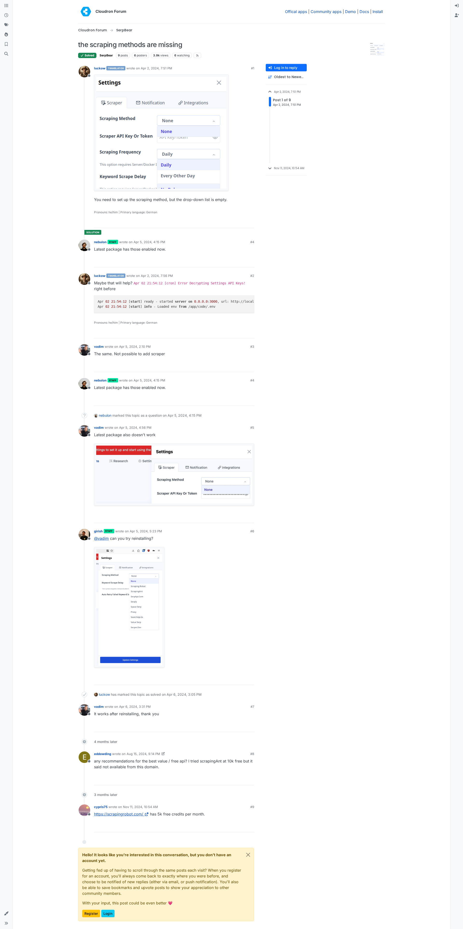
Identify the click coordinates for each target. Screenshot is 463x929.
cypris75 (101, 807)
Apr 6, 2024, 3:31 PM (135, 706)
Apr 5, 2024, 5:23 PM (146, 531)
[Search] (6, 54)
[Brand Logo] (86, 11)
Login (107, 913)
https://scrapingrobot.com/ (118, 814)
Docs (364, 11)
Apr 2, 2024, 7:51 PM (156, 68)
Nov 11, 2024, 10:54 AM (140, 807)
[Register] (456, 15)
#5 (252, 427)
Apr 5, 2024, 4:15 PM (149, 242)
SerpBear (106, 55)
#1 (252, 68)
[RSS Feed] (197, 55)
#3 (252, 346)
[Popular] (6, 35)
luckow (99, 68)
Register (91, 913)
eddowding (102, 754)
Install (378, 11)
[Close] (248, 855)
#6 (252, 531)
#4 (252, 242)
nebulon (100, 242)
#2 (252, 276)
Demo (350, 11)
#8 (252, 754)
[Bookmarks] (6, 44)
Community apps (326, 11)
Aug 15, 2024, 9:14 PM (143, 754)
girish (98, 531)
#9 (252, 807)
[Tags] (6, 25)
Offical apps (296, 11)
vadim (99, 346)
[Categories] (6, 6)
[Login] (456, 6)
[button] (6, 913)
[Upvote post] (242, 222)
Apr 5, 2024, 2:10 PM (135, 346)
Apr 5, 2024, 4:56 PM (135, 427)
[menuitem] (456, 6)
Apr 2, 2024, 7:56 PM (157, 276)
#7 (252, 706)
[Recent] (6, 15)
